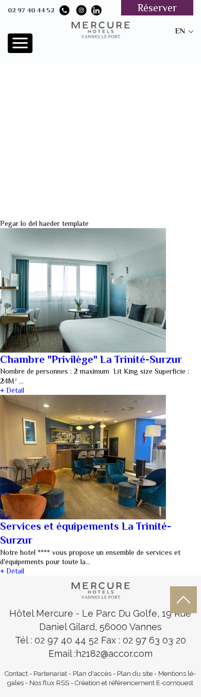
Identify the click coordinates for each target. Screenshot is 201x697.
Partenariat (50, 673)
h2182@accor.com (114, 653)
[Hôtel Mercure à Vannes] (100, 29)
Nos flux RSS (49, 683)
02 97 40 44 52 (31, 10)
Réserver (157, 7)
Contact (16, 673)
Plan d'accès (92, 673)
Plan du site (135, 673)
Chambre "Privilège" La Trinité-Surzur (91, 359)
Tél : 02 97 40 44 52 (58, 640)
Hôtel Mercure (42, 613)
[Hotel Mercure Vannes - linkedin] (96, 10)
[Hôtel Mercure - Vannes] (100, 589)
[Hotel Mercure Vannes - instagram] (81, 10)
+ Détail (12, 390)
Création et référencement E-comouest (134, 683)
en (180, 30)
